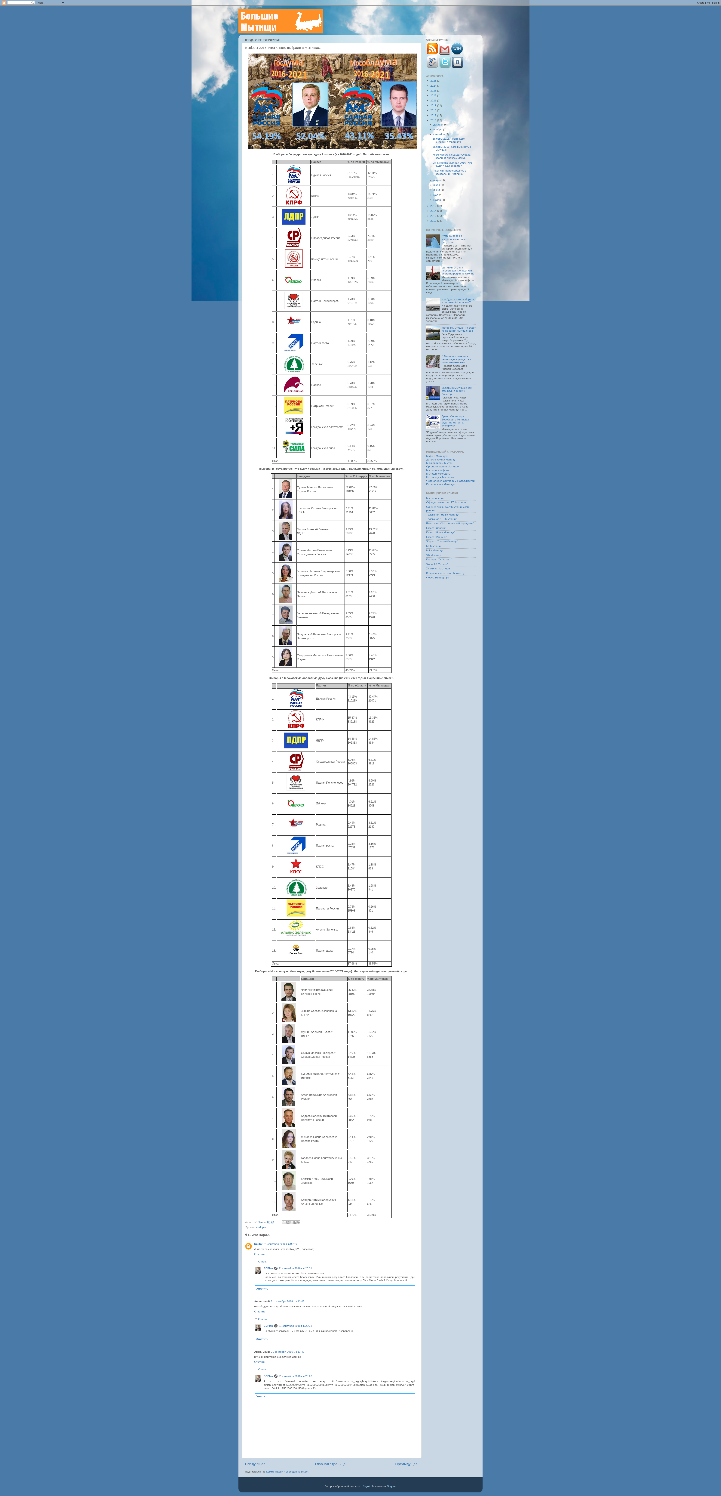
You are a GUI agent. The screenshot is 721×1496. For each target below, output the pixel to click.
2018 (433, 110)
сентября (439, 134)
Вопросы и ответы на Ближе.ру (445, 573)
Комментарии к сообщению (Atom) (287, 1471)
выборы (261, 1227)
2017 (433, 115)
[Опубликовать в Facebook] (295, 1222)
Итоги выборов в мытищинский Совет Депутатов (454, 238)
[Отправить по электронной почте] (284, 1222)
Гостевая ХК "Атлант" (439, 559)
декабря (438, 124)
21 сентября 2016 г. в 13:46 (287, 1301)
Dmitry (258, 1244)
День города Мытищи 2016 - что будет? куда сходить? (452, 164)
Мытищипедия (435, 498)
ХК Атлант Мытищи (438, 568)
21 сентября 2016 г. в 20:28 (295, 1325)
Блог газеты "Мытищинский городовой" (450, 523)
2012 (433, 220)
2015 (433, 206)
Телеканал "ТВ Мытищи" (441, 519)
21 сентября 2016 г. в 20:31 (295, 1268)
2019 (433, 105)
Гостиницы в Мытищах (440, 477)
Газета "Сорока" (436, 528)
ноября (438, 129)
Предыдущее (406, 1464)
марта (437, 199)
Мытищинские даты (438, 473)
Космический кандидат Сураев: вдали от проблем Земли (452, 156)
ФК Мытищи (433, 555)
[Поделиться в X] (291, 1222)
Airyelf (366, 1486)
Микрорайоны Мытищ (439, 463)
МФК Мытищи (434, 550)
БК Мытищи (433, 546)
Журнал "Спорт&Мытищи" (442, 541)
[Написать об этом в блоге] (288, 1222)
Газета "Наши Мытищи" (440, 532)
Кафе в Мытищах (437, 456)
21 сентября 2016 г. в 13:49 (287, 1351)
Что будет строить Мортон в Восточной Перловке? (458, 301)
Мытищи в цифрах (437, 470)
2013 (433, 216)
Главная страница (330, 1464)
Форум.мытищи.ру (437, 577)
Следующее (255, 1464)
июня (437, 189)
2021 (433, 100)
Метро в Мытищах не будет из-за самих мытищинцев (459, 329)
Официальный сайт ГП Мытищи (446, 502)
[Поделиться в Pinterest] (298, 1222)
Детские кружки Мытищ (440, 459)
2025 (433, 80)
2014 (433, 210)
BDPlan (258, 1222)
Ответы (262, 1261)
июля (437, 185)
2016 (433, 120)
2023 (433, 90)
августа (438, 180)
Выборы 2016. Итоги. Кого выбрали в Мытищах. (449, 140)
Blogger (391, 1486)
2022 (433, 95)
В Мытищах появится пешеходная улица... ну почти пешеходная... (456, 359)
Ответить (259, 1254)
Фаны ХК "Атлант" (437, 564)
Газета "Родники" (436, 537)
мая (436, 195)
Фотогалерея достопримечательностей (450, 480)
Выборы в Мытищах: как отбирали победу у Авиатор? (456, 390)
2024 (433, 85)
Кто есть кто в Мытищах (441, 484)
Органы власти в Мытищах (442, 466)
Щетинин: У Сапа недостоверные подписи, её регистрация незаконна (458, 270)
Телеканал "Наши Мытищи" (443, 514)
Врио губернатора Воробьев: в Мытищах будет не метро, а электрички (455, 421)
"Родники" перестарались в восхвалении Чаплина (449, 172)
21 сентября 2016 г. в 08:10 (280, 1244)
